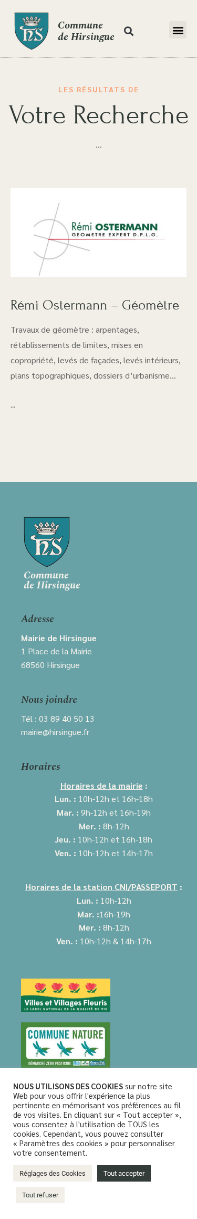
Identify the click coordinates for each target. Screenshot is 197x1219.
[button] (128, 31)
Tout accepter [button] (123, 1173)
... (13, 405)
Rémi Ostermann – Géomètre (95, 305)
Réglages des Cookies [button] (52, 1173)
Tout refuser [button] (40, 1195)
